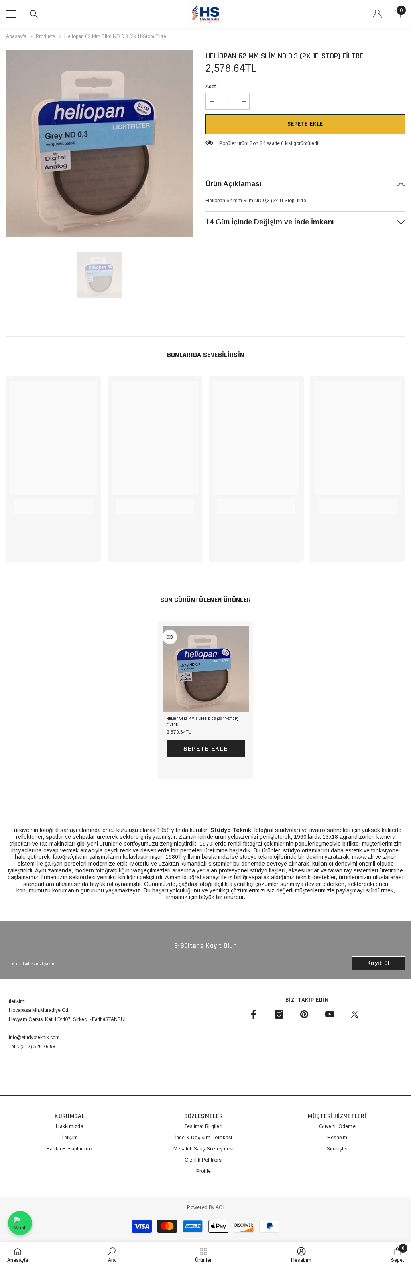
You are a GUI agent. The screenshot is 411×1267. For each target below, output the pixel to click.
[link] (53, 502)
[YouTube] (329, 1014)
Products (45, 36)
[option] (99, 143)
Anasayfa (16, 36)
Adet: (211, 86)
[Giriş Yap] (377, 14)
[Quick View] (170, 637)
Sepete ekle (305, 124)
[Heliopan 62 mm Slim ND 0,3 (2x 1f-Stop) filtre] (206, 669)
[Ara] (34, 14)
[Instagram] (279, 1014)
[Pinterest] (304, 1014)
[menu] (11, 14)
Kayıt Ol (378, 963)
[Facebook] (253, 1014)
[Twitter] (354, 1014)
